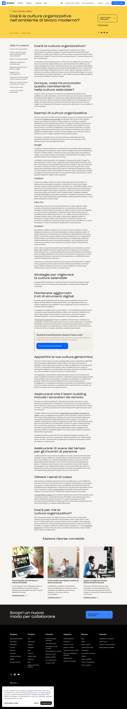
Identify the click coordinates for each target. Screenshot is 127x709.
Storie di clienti (85, 644)
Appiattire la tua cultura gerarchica (15, 73)
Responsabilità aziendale (106, 647)
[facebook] (101, 33)
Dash (29, 650)
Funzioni (12, 647)
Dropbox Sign (32, 656)
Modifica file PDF (51, 657)
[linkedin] (104, 33)
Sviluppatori (84, 650)
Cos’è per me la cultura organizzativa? (16, 91)
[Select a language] (62, 3)
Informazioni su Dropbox (106, 638)
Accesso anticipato (15, 656)
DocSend (30, 653)
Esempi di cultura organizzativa (19, 59)
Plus (29, 638)
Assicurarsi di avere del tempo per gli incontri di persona (18, 83)
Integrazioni (13, 644)
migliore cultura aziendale (51, 119)
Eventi (83, 641)
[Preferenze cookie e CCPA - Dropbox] (28, 696)
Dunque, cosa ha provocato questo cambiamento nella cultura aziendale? (18, 54)
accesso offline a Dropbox (43, 495)
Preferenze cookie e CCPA (71, 650)
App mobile (13, 641)
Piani (29, 662)
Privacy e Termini (68, 644)
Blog (82, 638)
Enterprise (31, 647)
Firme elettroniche (51, 660)
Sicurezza (13, 653)
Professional (31, 641)
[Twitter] (11, 674)
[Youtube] (18, 674)
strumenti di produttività (44, 320)
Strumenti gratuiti (15, 662)
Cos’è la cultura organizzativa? (18, 49)
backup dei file (58, 489)
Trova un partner (86, 665)
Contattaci (67, 641)
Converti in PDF (50, 663)
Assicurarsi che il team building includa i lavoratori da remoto (19, 78)
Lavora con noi (103, 641)
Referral (83, 656)
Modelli (12, 659)
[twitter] (99, 33)
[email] (107, 33)
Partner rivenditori (86, 659)
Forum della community (88, 653)
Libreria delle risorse (87, 647)
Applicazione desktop (16, 638)
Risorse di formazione (70, 661)
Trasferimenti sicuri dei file (53, 651)
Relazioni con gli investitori (107, 644)
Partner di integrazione (88, 662)
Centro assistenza (69, 638)
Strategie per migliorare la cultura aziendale (17, 63)
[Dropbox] (9, 3)
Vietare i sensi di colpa (16, 87)
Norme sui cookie (69, 647)
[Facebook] (14, 674)
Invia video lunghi (51, 643)
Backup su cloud (50, 654)
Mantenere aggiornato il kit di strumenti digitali (18, 68)
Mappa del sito (68, 658)
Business (30, 644)
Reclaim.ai (31, 659)
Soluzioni (12, 650)
